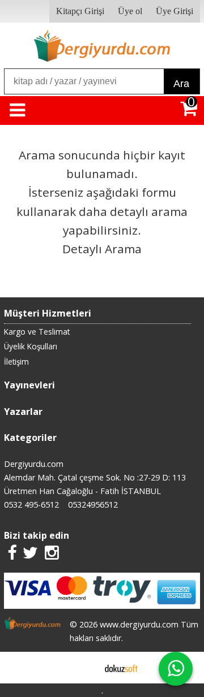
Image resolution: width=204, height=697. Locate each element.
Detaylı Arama (102, 249)
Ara (181, 83)
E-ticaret (84, 667)
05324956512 (93, 504)
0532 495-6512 (31, 504)
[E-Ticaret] (121, 667)
